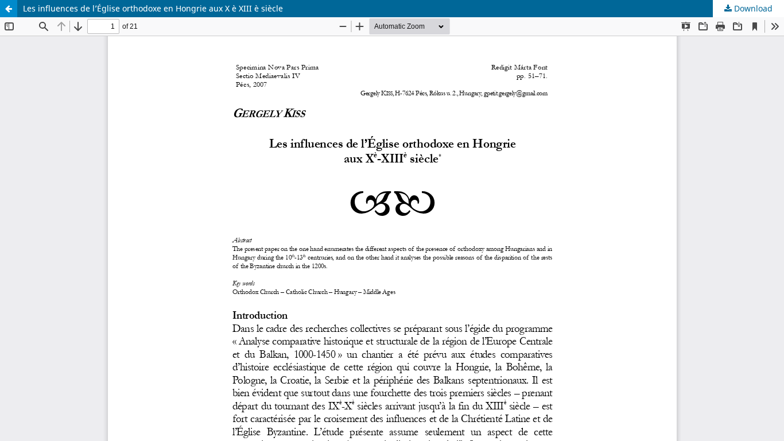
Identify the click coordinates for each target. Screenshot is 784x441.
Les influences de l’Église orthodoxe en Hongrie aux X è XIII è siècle (153, 8)
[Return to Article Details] (8, 8)
